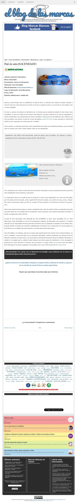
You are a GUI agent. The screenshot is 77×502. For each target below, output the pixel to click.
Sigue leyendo (7, 422)
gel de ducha (62, 372)
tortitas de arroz (20, 381)
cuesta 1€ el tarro (47, 119)
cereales (38, 368)
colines (11, 370)
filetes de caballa (35, 371)
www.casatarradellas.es (25, 87)
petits (22, 377)
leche (40, 373)
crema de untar (31, 370)
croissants (40, 370)
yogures (48, 381)
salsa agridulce (22, 379)
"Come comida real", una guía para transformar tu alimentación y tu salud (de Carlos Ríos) (61, 470)
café (25, 368)
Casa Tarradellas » (15, 59)
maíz (15, 375)
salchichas (7, 379)
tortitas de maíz (37, 381)
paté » (42, 59)
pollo (47, 377)
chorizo (61, 368)
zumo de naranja (60, 381)
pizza (27, 377)
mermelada (25, 375)
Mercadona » (35, 59)
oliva (45, 375)
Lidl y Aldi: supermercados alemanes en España (15, 442)
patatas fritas (67, 375)
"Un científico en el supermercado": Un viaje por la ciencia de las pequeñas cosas (61, 487)
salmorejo (14, 379)
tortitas (13, 381)
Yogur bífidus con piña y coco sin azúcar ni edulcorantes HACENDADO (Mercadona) (14, 476)
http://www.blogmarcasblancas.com (44, 500)
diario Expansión (60, 245)
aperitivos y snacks (37, 366)
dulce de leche (68, 370)
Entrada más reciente (9, 327)
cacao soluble (17, 368)
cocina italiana (68, 368)
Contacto (11, 2)
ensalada (29, 371)
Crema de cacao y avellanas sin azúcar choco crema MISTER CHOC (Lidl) (13, 472)
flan (42, 372)
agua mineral (15, 366)
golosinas (10, 373)
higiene (23, 374)
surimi (48, 379)
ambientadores (24, 366)
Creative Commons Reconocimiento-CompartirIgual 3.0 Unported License (49, 499)
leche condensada (49, 373)
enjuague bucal (21, 372)
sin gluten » (48, 59)
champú (43, 368)
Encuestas (30, 2)
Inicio (3, 2)
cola (6, 370)
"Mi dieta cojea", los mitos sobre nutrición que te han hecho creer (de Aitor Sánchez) (62, 484)
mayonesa (8, 375)
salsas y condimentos (36, 379)
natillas (37, 375)
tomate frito (54, 379)
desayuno (47, 370)
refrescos (58, 377)
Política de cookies (8, 418)
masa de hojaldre (64, 373)
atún (51, 366)
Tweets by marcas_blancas (34, 463)
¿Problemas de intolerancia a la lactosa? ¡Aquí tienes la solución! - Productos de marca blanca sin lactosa (29, 434)
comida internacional (19, 370)
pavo (11, 377)
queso (52, 377)
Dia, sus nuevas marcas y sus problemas (14, 426)
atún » (6, 59)
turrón (43, 381)
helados (16, 373)
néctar (41, 375)
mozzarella (31, 375)
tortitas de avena (28, 381)
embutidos (11, 372)
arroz (47, 366)
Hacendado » (26, 59)
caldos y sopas (31, 368)
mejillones (19, 375)
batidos (57, 366)
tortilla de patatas (64, 379)
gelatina (68, 371)
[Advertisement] (38, 45)
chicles (48, 368)
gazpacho (54, 372)
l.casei (35, 373)
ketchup (29, 373)
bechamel (8, 368)
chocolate (55, 368)
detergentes (56, 370)
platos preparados (37, 377)
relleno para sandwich (66, 377)
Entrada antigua (69, 327)
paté (7, 377)
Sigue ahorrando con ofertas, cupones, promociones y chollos (19, 450)
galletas (46, 372)
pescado (17, 377)
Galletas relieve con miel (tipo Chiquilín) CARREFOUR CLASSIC (13, 463)
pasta (60, 375)
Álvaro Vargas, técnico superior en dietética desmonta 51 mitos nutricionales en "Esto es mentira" (62, 491)
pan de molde (52, 375)
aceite (8, 366)
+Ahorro (21, 2)
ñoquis (69, 381)
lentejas (57, 373)
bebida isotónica (65, 366)
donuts (62, 370)
